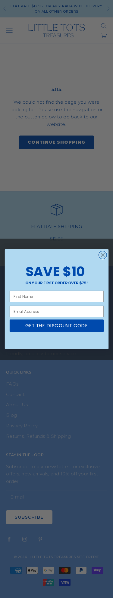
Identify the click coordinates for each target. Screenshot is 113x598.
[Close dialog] (103, 255)
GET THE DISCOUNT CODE (56, 325)
